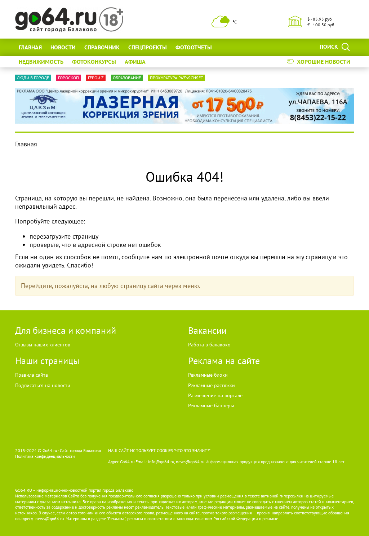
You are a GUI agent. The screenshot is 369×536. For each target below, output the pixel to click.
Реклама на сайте (224, 361)
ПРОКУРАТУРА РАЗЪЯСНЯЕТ (176, 77)
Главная (30, 47)
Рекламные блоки (208, 375)
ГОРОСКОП (68, 77)
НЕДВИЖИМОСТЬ (41, 61)
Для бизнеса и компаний (65, 330)
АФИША (135, 61)
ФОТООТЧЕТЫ (193, 47)
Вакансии (207, 330)
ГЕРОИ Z (96, 77)
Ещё (226, 47)
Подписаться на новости (42, 385)
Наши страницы (47, 361)
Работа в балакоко (209, 344)
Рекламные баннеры (211, 405)
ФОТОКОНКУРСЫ (94, 61)
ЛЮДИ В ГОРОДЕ (33, 77)
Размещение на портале (215, 395)
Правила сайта (31, 375)
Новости (63, 47)
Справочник (102, 47)
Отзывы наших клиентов (42, 344)
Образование (127, 77)
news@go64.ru (49, 518)
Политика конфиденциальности (45, 456)
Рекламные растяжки (211, 385)
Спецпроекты (147, 47)
